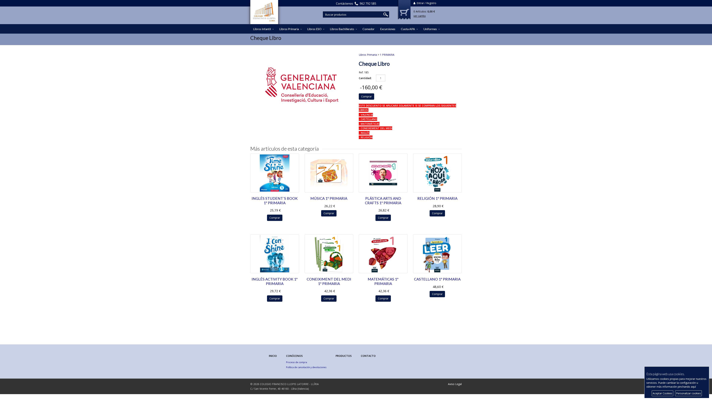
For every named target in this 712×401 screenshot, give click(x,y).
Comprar (366, 96)
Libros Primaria (289, 29)
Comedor (368, 29)
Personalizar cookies (688, 393)
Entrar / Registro (426, 3)
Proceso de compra (296, 362)
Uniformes (430, 29)
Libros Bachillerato (342, 29)
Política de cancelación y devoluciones (306, 367)
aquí (693, 386)
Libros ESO (314, 29)
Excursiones (387, 29)
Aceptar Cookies (662, 393)
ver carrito (419, 16)
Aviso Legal (455, 384)
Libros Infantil (262, 29)
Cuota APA (408, 29)
